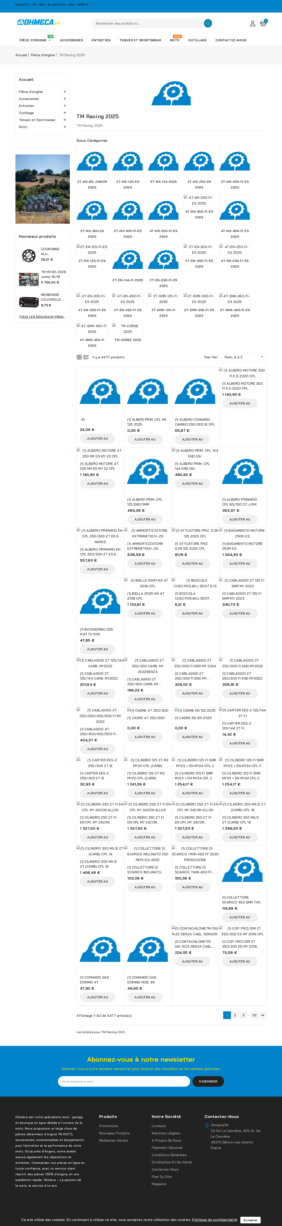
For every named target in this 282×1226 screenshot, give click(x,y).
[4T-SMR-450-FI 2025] (92, 329)
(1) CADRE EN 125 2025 (193, 718)
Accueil (26, 79)
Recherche (208, 23)
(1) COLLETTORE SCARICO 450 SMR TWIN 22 (242, 902)
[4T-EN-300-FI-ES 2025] (92, 299)
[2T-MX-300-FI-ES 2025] (127, 210)
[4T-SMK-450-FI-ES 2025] (234, 299)
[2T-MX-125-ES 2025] (127, 161)
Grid (79, 357)
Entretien (26, 106)
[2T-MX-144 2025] (163, 161)
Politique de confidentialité (214, 1220)
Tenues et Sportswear (37, 120)
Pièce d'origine (31, 92)
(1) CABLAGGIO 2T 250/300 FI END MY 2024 (191, 678)
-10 (82, 419)
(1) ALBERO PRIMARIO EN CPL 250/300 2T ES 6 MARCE (100, 554)
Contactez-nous (165, 1169)
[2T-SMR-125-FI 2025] (163, 299)
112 (254, 1015)
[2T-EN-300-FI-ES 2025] (199, 250)
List (86, 357)
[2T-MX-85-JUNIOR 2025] (92, 161)
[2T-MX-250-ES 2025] (199, 161)
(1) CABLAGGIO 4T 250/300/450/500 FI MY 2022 (98, 734)
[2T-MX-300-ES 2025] (92, 210)
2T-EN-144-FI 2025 (127, 280)
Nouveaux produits (114, 1133)
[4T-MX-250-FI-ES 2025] (163, 210)
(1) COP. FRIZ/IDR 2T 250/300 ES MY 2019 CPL (239, 946)
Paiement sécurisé (167, 1148)
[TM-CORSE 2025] (127, 329)
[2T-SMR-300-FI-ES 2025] (199, 299)
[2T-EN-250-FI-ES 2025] (163, 259)
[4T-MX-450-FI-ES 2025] (234, 210)
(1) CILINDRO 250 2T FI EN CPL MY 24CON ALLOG (98, 822)
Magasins (159, 1184)
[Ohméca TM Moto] (42, 189)
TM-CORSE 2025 (127, 340)
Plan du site (162, 1177)
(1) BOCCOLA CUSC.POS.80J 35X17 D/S (192, 598)
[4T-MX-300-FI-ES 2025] (199, 201)
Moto (23, 127)
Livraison (159, 1126)
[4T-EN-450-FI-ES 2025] (127, 299)
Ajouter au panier (97, 440)
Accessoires (29, 99)
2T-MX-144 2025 (163, 182)
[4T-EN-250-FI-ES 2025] (234, 250)
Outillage (26, 113)
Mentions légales (166, 1133)
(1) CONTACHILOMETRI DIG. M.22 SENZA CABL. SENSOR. (193, 946)
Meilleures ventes (113, 1140)
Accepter (250, 1220)
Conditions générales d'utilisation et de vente (172, 1158)
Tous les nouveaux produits (42, 317)
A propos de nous (166, 1140)
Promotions (108, 1126)
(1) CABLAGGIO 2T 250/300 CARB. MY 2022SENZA (143, 684)
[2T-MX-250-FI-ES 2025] (234, 161)
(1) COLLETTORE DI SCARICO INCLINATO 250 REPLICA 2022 (144, 872)
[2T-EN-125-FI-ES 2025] (92, 250)
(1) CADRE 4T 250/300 (146, 718)
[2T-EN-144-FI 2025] (127, 259)
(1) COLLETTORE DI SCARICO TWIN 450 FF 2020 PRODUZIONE (193, 872)
